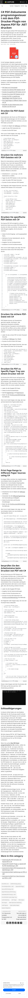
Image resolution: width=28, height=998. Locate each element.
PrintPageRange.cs (5, 561)
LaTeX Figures (5, 905)
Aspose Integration (6, 908)
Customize (8, 993)
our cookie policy (9, 987)
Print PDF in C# (5, 883)
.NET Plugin (13, 900)
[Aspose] (9, 2)
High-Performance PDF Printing (9, 891)
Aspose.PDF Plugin (20, 886)
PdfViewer (17, 126)
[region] (14, 143)
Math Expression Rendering (15, 902)
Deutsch (23, 1)
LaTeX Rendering (5, 900)
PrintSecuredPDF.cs (5, 364)
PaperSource (20, 392)
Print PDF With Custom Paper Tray (9, 897)
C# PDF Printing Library (16, 883)
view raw (24, 150)
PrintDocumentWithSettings (17, 395)
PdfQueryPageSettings (19, 496)
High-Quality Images (14, 905)
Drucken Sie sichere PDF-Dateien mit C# (13, 94)
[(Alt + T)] (2, 6)
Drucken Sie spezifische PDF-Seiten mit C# (14, 92)
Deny (19, 993)
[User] (26, 2)
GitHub (14, 150)
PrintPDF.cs (4, 150)
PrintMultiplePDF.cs (5, 212)
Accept (14, 989)
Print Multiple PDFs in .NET (8, 886)
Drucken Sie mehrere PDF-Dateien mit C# (13, 89)
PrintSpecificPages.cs (6, 309)
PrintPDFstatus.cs (5, 680)
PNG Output (21, 900)
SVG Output (4, 902)
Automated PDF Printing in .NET (9, 894)
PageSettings (10, 392)
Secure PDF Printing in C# (7, 889)
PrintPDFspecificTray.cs (6, 465)
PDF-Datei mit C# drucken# (9, 87)
